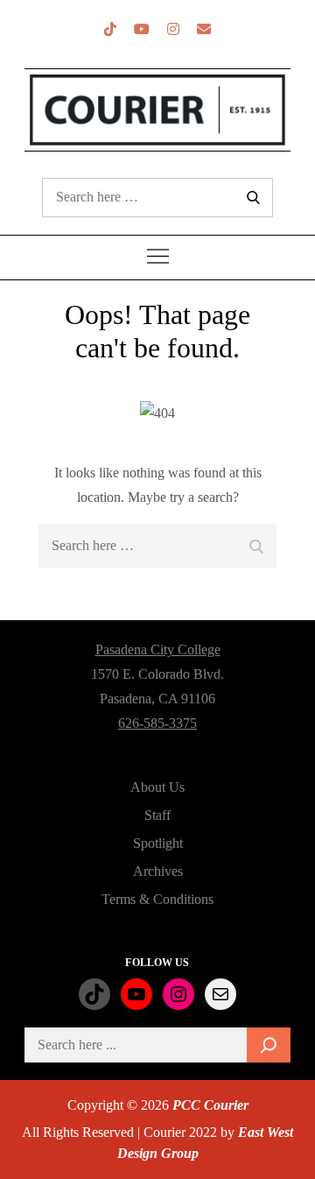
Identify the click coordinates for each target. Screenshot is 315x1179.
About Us (157, 787)
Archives (158, 871)
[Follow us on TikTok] (110, 29)
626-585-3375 (157, 723)
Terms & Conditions (158, 899)
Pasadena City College (157, 649)
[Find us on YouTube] (142, 29)
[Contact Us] (204, 29)
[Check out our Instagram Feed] (173, 29)
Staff (157, 815)
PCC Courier (210, 1105)
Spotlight (158, 843)
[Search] (268, 1045)
